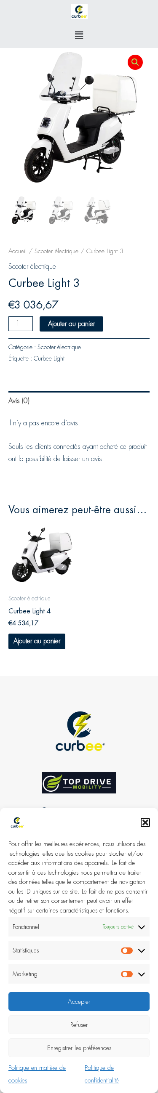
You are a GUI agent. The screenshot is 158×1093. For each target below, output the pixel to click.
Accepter (79, 1001)
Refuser (79, 1025)
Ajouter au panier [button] (36, 641)
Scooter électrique (56, 251)
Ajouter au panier (71, 323)
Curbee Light (49, 358)
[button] (145, 822)
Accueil (17, 251)
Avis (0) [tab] (18, 400)
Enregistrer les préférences (79, 1048)
